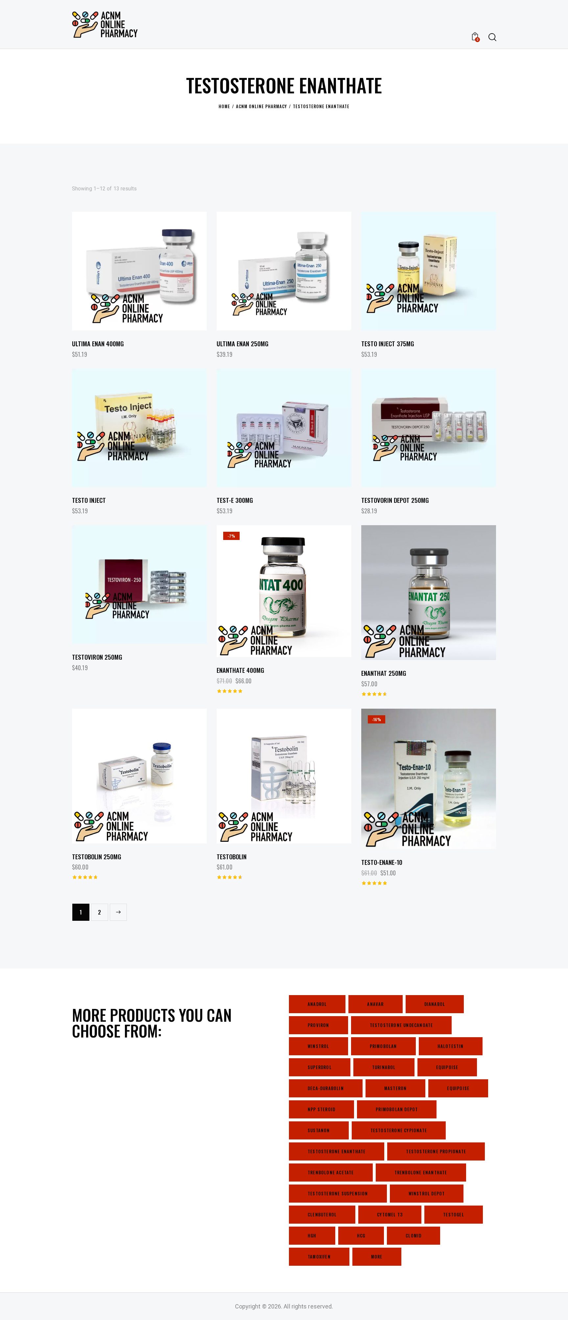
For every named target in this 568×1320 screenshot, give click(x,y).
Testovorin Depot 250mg (395, 500)
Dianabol (434, 1004)
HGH (312, 1235)
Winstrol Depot (427, 1193)
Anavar (375, 1004)
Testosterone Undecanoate (401, 1025)
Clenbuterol (322, 1214)
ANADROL (317, 1004)
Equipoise (447, 1067)
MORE (377, 1256)
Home (224, 106)
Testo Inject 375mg (387, 343)
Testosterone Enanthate (337, 1151)
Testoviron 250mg (97, 657)
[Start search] (492, 37)
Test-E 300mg (235, 500)
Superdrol (320, 1067)
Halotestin (451, 1046)
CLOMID (413, 1235)
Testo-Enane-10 (381, 862)
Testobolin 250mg (96, 856)
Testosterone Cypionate (398, 1130)
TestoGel (453, 1214)
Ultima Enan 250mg (243, 343)
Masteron (395, 1088)
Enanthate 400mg (240, 670)
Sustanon (319, 1130)
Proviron (318, 1025)
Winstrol (318, 1046)
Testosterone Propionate (436, 1151)
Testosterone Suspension (338, 1193)
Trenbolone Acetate (331, 1172)
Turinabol (384, 1067)
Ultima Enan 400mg (98, 343)
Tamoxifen (319, 1256)
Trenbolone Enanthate (420, 1172)
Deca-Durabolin (326, 1088)
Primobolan (383, 1046)
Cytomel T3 (390, 1214)
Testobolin (232, 856)
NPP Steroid (321, 1109)
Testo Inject (89, 500)
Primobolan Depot (397, 1109)
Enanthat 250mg (383, 673)
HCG (361, 1235)
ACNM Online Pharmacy (261, 106)
